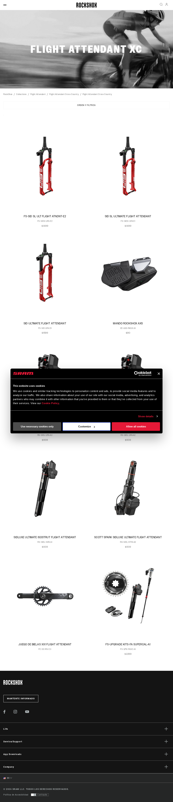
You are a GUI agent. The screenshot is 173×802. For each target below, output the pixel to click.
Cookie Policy (50, 403)
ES (7, 778)
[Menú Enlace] (4, 5)
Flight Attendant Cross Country (64, 94)
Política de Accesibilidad (15, 795)
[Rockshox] (86, 5)
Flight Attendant (38, 94)
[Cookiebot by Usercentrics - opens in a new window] (136, 373)
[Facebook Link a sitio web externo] (4, 713)
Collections (21, 94)
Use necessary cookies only (37, 426)
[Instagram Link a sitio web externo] (15, 712)
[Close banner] (159, 373)
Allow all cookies (136, 426)
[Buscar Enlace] (161, 5)
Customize (84, 426)
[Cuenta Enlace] (166, 5)
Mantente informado (21, 698)
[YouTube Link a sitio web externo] (27, 712)
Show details (145, 416)
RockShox (8, 94)
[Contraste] (33, 795)
